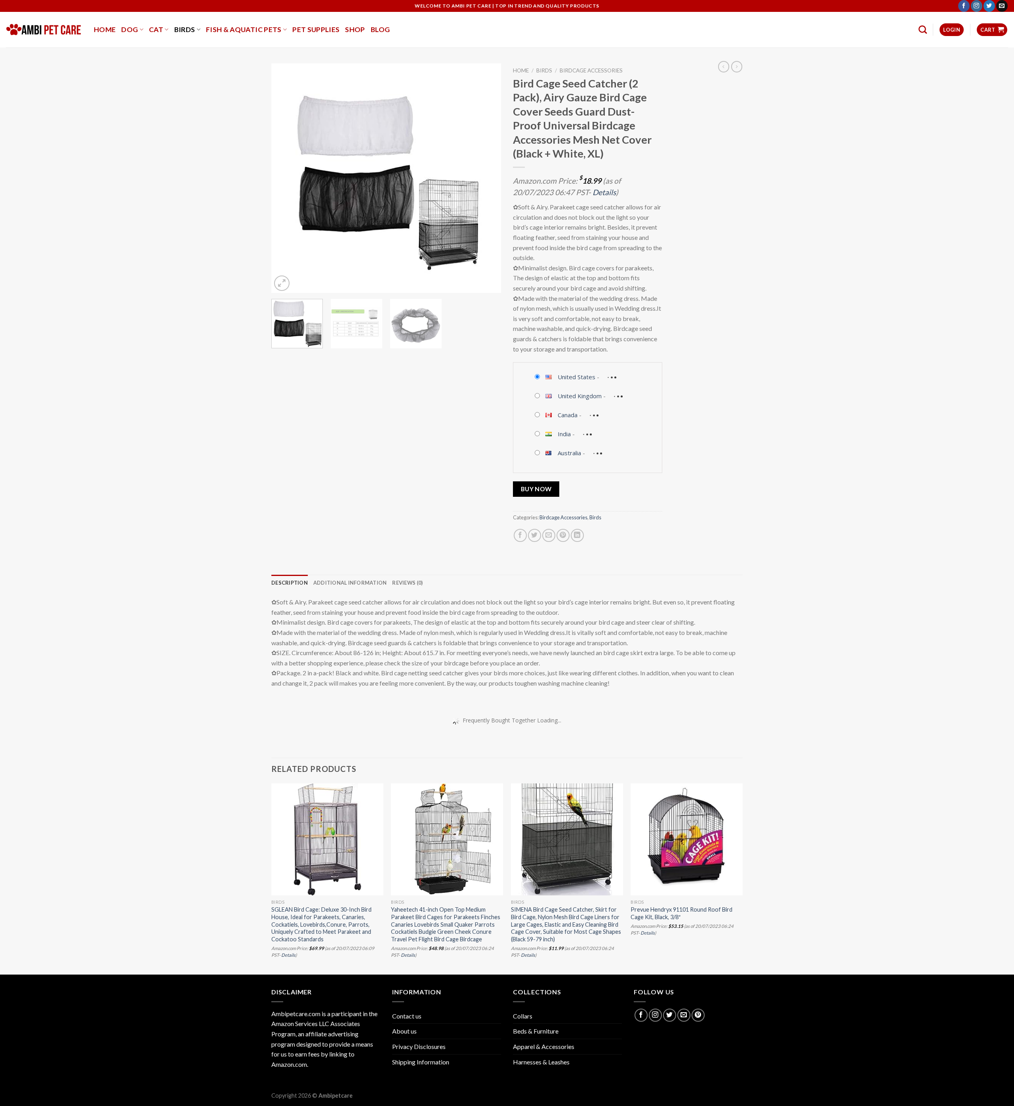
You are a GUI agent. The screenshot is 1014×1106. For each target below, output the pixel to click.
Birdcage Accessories (591, 70)
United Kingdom (580, 396)
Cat (156, 29)
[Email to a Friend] (548, 535)
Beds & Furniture (535, 1031)
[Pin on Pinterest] (563, 535)
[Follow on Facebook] (964, 6)
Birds (184, 29)
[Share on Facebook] (520, 535)
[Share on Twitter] (534, 535)
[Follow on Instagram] (976, 6)
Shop (355, 29)
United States (576, 377)
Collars (522, 1016)
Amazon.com (289, 1064)
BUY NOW (536, 488)
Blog (380, 29)
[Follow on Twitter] (989, 6)
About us (404, 1031)
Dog (129, 29)
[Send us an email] (1002, 6)
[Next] (486, 178)
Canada (568, 415)
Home (105, 29)
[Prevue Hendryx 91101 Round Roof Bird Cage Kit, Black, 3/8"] (687, 839)
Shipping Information (420, 1062)
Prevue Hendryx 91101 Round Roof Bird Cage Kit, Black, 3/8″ (681, 913)
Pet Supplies (315, 29)
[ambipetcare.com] (44, 29)
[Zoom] (282, 283)
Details (604, 192)
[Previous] (286, 178)
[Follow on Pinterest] (698, 1015)
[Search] (923, 29)
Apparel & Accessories (543, 1046)
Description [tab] (289, 583)
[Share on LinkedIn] (577, 535)
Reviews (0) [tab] (407, 583)
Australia (569, 453)
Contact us (406, 1016)
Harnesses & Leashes (541, 1062)
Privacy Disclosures (419, 1046)
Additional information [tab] (350, 583)
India (564, 434)
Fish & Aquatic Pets (244, 29)
